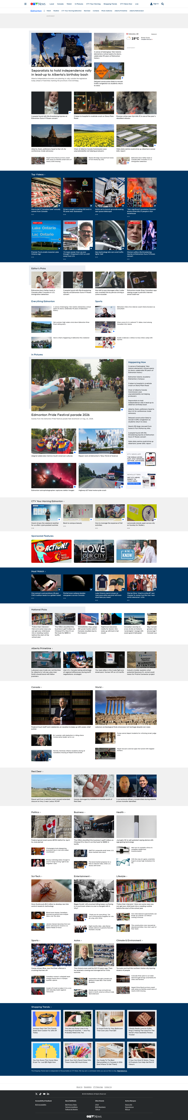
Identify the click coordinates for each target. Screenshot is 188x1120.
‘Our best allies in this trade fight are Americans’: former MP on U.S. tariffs (109, 671)
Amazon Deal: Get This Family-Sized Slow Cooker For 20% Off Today (45, 1031)
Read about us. (122, 1071)
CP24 (97, 1104)
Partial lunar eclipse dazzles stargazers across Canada (74, 594)
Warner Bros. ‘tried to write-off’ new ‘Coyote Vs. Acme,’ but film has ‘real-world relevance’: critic (141, 595)
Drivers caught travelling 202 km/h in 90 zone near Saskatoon (77, 210)
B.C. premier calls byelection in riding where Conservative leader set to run (68, 736)
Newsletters (88, 1087)
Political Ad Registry (71, 1109)
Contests (96, 11)
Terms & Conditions (71, 1107)
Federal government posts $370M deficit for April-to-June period (50, 841)
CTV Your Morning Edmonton (71, 11)
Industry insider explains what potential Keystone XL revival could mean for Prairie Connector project (141, 672)
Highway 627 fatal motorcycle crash (92, 490)
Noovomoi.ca (129, 1107)
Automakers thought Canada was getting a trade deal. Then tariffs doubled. (100, 980)
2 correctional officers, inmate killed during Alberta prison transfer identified (136, 800)
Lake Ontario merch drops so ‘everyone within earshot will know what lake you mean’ (108, 595)
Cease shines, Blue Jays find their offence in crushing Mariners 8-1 (48, 969)
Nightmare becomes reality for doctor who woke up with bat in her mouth (110, 630)
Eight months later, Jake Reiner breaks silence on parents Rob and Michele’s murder (101, 927)
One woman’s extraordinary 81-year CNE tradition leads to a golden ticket (46, 594)
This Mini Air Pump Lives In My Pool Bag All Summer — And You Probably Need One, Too (77, 1031)
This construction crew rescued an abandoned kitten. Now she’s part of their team (143, 927)
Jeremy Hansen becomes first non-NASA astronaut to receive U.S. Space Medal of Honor (58, 925)
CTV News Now (126, 4)
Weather (56, 11)
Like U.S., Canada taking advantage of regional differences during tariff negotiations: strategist (77, 672)
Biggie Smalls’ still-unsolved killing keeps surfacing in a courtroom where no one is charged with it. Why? (93, 906)
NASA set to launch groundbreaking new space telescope (109, 210)
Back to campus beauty (72, 523)
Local (52, 4)
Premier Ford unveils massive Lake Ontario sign (45, 253)
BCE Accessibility (40, 1104)
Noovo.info (128, 1104)
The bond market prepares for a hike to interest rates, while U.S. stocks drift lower (100, 863)
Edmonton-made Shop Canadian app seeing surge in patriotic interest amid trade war (142, 292)
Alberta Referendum (137, 11)
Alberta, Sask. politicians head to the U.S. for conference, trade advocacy (48, 150)
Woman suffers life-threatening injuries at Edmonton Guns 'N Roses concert (141, 254)
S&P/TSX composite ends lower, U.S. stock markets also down (101, 851)
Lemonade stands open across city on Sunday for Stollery (141, 524)
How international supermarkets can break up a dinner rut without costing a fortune (144, 915)
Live (136, 4)
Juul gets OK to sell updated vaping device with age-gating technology (134, 841)
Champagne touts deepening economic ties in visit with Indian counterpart (57, 850)
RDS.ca (127, 1109)
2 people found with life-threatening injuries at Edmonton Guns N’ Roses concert (77, 292)
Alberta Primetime (121, 11)
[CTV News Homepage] (38, 4)
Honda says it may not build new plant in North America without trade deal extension (101, 991)
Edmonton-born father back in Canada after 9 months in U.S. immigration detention (141, 159)
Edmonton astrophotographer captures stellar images (52, 490)
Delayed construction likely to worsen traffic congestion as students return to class (108, 84)
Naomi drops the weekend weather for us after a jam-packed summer (45, 524)
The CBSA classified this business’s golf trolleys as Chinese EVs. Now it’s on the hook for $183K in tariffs (65, 631)
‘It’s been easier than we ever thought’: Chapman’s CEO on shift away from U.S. (76, 254)
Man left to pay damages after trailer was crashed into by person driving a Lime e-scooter (109, 292)
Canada (60, 4)
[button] (153, 626)
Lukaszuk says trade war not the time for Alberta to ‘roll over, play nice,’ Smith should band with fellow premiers (46, 673)
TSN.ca (97, 1109)
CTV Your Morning (93, 4)
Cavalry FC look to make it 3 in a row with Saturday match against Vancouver (58, 989)
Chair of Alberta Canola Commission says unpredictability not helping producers (90, 150)
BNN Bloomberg (100, 1107)
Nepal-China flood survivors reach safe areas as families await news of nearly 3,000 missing (58, 159)
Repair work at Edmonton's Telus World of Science (98, 456)
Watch (69, 4)
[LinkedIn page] (48, 1094)
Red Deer (87, 11)
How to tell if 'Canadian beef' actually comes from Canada (45, 210)
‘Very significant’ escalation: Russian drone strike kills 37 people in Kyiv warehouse (141, 211)
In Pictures (79, 4)
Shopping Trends (110, 4)
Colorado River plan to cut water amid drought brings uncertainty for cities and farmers (143, 977)
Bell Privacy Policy (71, 1104)
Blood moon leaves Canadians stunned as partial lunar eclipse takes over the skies (57, 914)
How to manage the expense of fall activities (108, 524)
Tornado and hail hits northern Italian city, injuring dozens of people (135, 969)
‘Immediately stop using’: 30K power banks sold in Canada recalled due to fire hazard (87, 630)
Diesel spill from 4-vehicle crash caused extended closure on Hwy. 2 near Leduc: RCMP (50, 800)
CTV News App (98, 1087)
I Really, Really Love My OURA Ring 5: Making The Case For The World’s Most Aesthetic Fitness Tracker (141, 1032)
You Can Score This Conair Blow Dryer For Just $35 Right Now (45, 1061)
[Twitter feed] (36, 1094)
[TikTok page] (40, 1094)
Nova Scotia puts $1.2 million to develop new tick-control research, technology (50, 905)
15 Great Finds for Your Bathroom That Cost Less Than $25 (110, 1030)
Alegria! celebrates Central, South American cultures (52, 456)
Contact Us (108, 1087)
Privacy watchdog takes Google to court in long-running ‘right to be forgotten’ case (58, 861)
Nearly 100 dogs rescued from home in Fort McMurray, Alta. (101, 158)
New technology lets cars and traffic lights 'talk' (109, 253)
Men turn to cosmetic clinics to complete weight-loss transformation (141, 849)
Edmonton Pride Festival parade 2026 (60, 415)
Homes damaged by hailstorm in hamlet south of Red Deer (93, 800)
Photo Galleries (106, 11)
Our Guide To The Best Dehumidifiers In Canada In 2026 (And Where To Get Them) (109, 1062)
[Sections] (25, 4)
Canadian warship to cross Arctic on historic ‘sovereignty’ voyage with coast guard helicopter (133, 630)
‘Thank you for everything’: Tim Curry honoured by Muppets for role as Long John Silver (101, 916)
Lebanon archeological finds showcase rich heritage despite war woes (122, 727)
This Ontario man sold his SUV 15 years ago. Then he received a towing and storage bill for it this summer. (93, 970)
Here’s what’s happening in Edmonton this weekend (71, 338)
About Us (79, 1087)
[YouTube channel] (44, 1094)
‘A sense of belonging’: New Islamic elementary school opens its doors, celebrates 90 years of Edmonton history (72, 308)
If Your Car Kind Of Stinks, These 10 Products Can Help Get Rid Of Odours (141, 1062)
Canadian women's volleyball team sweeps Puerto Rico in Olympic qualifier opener (58, 978)
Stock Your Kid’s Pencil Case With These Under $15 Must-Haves (78, 1061)
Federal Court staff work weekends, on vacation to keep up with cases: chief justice (61, 728)
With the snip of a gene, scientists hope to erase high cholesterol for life (143, 860)
